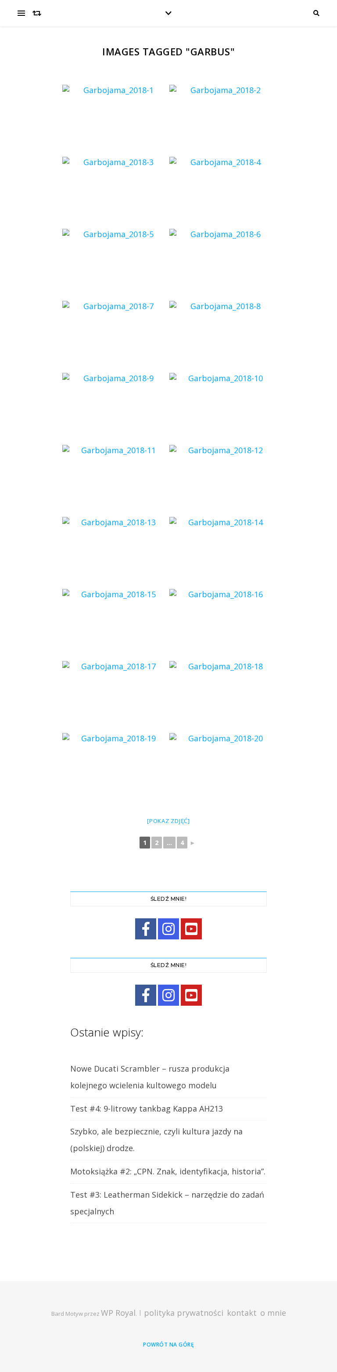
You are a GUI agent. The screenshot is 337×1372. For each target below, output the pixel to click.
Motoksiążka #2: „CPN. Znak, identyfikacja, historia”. (167, 1171)
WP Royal (118, 1312)
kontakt (242, 1312)
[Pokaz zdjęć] (168, 821)
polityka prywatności (183, 1312)
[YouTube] (191, 928)
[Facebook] (145, 928)
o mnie (273, 1312)
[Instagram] (168, 928)
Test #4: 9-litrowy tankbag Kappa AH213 (146, 1108)
